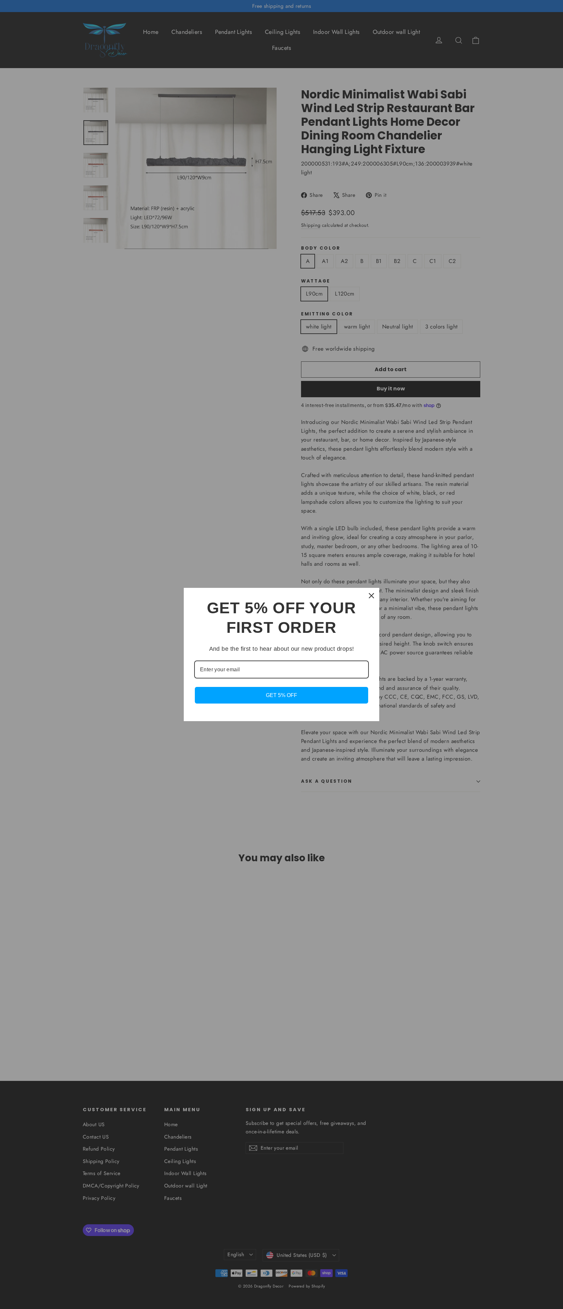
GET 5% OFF (281, 695)
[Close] (371, 596)
